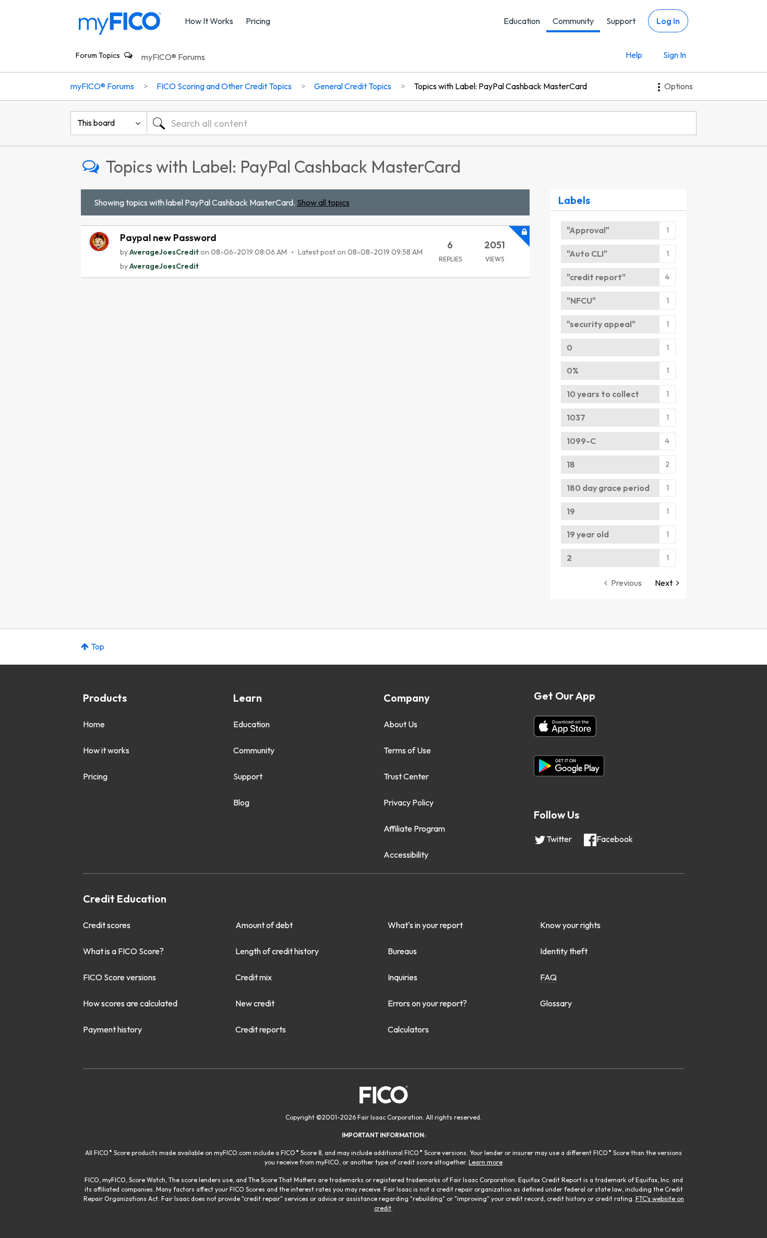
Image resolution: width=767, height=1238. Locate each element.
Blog (241, 802)
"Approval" (588, 230)
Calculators (408, 1029)
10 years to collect (603, 394)
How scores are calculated (130, 1003)
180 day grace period (608, 488)
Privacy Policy (409, 802)
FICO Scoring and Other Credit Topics (224, 86)
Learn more (485, 1162)
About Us (400, 724)
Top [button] (97, 646)
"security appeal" (601, 324)
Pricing (258, 21)
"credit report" (596, 277)
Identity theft (564, 951)
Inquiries (402, 977)
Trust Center (406, 776)
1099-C (581, 441)
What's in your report (425, 925)
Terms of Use (407, 750)
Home (94, 724)
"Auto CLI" (587, 253)
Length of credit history (277, 951)
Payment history (112, 1029)
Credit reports (260, 1029)
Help (634, 55)
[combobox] (422, 123)
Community (573, 21)
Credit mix (253, 977)
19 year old (588, 534)
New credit (254, 1003)
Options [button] (678, 86)
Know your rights (570, 925)
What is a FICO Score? (123, 951)
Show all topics (323, 202)
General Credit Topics (352, 86)
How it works (106, 750)
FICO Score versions (119, 977)
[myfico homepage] (120, 23)
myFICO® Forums (173, 57)
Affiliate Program (414, 828)
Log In (668, 21)
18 (571, 464)
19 (571, 511)
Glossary (556, 1003)
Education (522, 21)
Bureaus (402, 951)
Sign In (674, 55)
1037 (576, 417)
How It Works (209, 21)
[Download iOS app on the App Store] (565, 726)
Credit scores (106, 925)
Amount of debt (264, 925)
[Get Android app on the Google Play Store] (569, 765)
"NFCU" (581, 300)
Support (621, 21)
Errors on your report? (427, 1003)
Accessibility (406, 854)
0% (573, 370)
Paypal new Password (168, 238)
